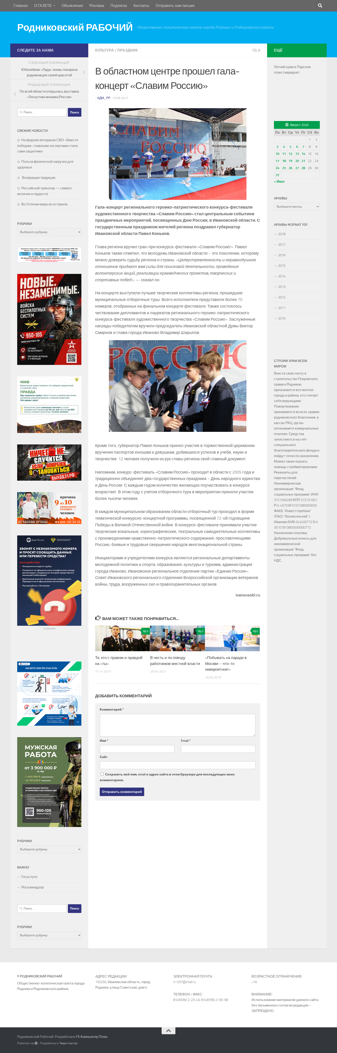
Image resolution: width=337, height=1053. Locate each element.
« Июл (279, 181)
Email (186, 741)
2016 (281, 255)
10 (277, 154)
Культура (104, 50)
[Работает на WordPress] (36, 1043)
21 (303, 161)
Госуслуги (29, 877)
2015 (281, 266)
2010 (281, 318)
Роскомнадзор (32, 887)
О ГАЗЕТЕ (43, 5)
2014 (281, 276)
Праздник (127, 50)
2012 (281, 297)
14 (303, 154)
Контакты (141, 5)
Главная (21, 5)
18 (284, 161)
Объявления (72, 5)
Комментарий (112, 709)
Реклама (96, 5)
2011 (281, 308)
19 (290, 161)
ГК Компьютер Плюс (92, 1037)
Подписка (118, 5)
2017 (281, 245)
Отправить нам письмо (175, 5)
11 (284, 154)
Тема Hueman (68, 1043)
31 (277, 175)
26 (290, 168)
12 (290, 154)
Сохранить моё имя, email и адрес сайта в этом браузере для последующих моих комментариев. (167, 777)
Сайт (104, 757)
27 (297, 168)
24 (277, 168)
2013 (281, 287)
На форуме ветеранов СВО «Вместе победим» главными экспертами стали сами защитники (47, 145)
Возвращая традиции (38, 178)
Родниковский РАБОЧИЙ (75, 27)
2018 (281, 234)
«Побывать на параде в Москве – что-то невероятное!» (226, 663)
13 (297, 154)
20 (297, 161)
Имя (104, 741)
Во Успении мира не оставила (44, 204)
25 (284, 168)
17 (277, 161)
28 (303, 168)
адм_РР (103, 98)
